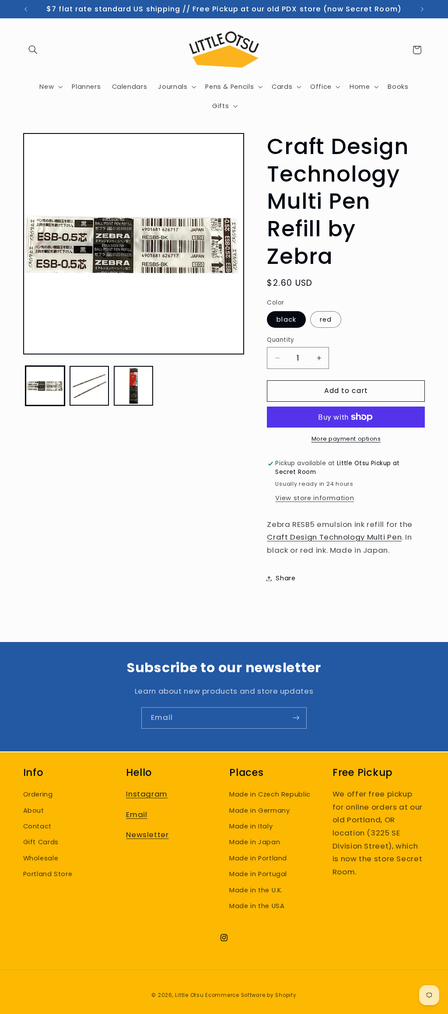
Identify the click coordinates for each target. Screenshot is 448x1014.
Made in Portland (258, 858)
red (326, 319)
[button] (33, 50)
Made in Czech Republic (270, 794)
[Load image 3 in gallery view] (134, 386)
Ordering (38, 794)
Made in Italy (251, 826)
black (286, 319)
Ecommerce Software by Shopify (250, 995)
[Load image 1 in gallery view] (45, 386)
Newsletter (147, 834)
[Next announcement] (422, 9)
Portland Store (48, 874)
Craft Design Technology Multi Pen (334, 537)
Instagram (147, 794)
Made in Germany (259, 810)
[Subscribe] (296, 718)
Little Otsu (189, 995)
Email (136, 814)
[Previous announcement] (25, 9)
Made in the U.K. (256, 890)
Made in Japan (254, 842)
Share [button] (285, 578)
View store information (314, 498)
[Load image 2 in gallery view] (89, 386)
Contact (37, 826)
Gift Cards (41, 842)
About (33, 810)
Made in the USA (256, 906)
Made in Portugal (258, 874)
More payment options (346, 438)
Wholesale (41, 858)
